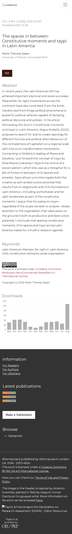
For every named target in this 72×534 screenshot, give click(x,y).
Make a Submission (19, 415)
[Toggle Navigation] (65, 4)
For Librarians (11, 373)
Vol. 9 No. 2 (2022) (13, 21)
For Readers (11, 365)
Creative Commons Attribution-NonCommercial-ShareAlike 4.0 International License (31, 273)
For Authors (11, 369)
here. (39, 500)
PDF (7, 73)
